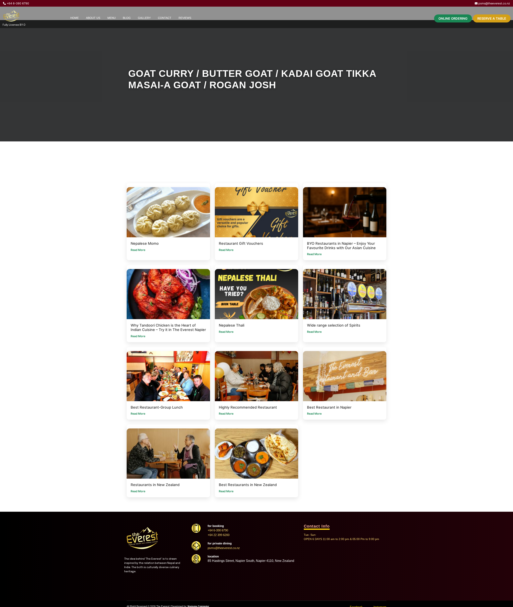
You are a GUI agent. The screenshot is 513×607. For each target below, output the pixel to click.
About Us (93, 17)
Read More (138, 250)
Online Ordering (453, 18)
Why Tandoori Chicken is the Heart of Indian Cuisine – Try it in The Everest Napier (168, 327)
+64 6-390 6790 (17, 3)
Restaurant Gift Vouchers (241, 243)
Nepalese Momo (145, 243)
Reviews (185, 17)
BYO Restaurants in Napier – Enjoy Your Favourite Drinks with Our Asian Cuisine (341, 245)
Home (74, 17)
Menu (111, 17)
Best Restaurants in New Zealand (248, 485)
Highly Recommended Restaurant (248, 407)
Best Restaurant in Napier (329, 407)
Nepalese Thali (231, 325)
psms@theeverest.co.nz (494, 3)
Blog (127, 17)
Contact (164, 17)
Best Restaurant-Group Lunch (157, 407)
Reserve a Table (491, 18)
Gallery (144, 17)
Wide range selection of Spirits (333, 325)
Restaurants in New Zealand (155, 485)
